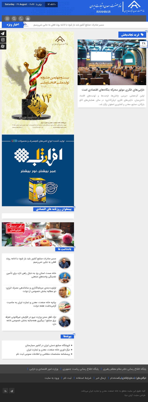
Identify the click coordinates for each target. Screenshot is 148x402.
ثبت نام (67, 378)
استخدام (114, 378)
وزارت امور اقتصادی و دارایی (43, 369)
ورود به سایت (52, 378)
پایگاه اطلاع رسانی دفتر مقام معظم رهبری (124, 369)
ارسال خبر (101, 378)
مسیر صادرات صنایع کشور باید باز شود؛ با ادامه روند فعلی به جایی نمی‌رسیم (78, 25)
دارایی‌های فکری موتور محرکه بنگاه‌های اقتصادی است (113, 90)
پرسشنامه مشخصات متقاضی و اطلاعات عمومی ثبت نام (43, 354)
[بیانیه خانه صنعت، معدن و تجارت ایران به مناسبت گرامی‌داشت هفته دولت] (38, 307)
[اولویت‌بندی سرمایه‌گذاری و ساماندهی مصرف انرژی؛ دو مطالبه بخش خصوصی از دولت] (38, 292)
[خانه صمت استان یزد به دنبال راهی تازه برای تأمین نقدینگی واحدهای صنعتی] (38, 278)
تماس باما (141, 378)
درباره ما (128, 378)
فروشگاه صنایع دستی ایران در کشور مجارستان (47, 345)
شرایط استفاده (83, 378)
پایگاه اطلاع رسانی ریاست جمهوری (81, 369)
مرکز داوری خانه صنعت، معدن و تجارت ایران (48, 350)
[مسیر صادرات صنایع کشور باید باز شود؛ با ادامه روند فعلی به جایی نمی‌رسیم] (38, 263)
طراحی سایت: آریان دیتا (135, 395)
